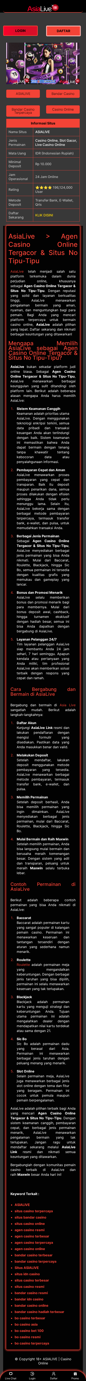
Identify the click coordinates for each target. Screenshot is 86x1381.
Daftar (53, 1378)
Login (32, 1378)
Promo (75, 1378)
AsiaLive (17, 271)
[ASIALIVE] (43, 10)
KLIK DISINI (44, 215)
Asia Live (68, 705)
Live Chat (10, 1378)
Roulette (23, 965)
